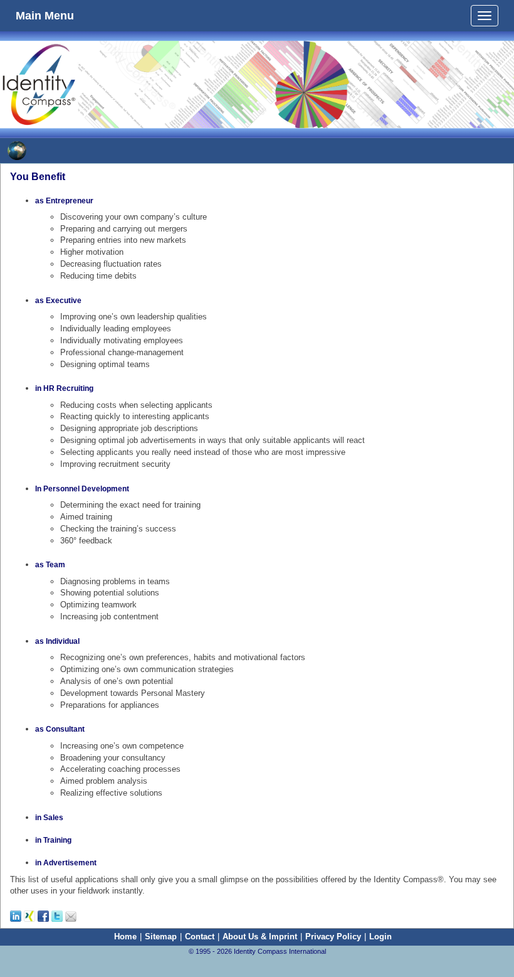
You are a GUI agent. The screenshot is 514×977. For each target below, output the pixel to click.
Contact (199, 936)
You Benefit (37, 176)
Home (125, 936)
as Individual (57, 641)
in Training (53, 840)
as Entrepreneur (64, 200)
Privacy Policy (333, 936)
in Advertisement (66, 862)
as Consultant (60, 729)
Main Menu (45, 14)
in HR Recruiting (64, 388)
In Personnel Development (82, 488)
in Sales (49, 817)
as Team (50, 564)
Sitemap (161, 936)
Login (380, 936)
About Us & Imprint (260, 936)
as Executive (58, 300)
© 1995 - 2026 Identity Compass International (257, 951)
